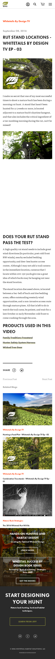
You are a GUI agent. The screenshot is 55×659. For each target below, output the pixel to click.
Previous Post (10, 379)
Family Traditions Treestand (18, 337)
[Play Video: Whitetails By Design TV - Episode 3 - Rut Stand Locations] (27, 145)
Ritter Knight (31, 653)
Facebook (14, 370)
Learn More (27, 550)
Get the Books (28, 581)
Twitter (22, 370)
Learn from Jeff (27, 621)
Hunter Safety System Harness (19, 342)
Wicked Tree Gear (12, 347)
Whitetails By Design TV (16, 21)
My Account (28, 4)
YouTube (20, 636)
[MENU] (50, 4)
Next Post (47, 379)
